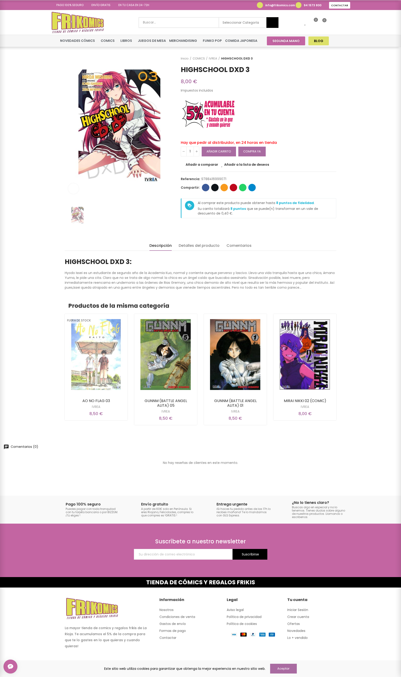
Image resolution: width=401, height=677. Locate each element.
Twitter (215, 187)
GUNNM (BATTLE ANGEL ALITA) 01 (235, 403)
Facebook (205, 187)
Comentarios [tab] (239, 245)
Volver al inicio (327, 58)
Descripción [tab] (160, 245)
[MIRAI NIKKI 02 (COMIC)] (305, 354)
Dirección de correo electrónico (224, 187)
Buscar (272, 22)
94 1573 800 (312, 5)
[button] (68, 5)
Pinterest (233, 187)
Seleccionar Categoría (241, 22)
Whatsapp (242, 187)
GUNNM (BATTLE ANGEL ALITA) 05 (166, 403)
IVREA (96, 406)
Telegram (252, 187)
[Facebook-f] (338, 41)
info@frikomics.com (280, 5)
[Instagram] (347, 41)
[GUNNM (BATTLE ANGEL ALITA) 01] (235, 354)
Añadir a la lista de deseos (246, 164)
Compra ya (252, 151)
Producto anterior (321, 58)
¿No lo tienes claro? (310, 502)
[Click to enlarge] (73, 188)
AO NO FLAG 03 (96, 400)
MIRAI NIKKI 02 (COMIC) (305, 400)
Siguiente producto (332, 58)
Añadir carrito (219, 151)
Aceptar (283, 668)
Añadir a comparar (202, 164)
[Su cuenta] (332, 22)
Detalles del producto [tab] (199, 245)
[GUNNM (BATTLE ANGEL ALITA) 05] (165, 354)
